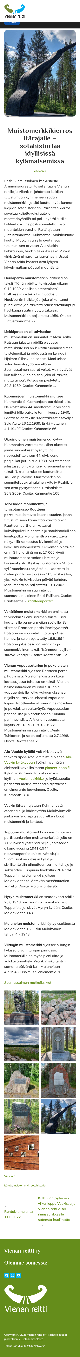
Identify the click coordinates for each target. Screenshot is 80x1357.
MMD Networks (36, 1345)
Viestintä (9, 1176)
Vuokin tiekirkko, (31, 778)
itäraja (8, 1185)
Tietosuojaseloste (32, 1339)
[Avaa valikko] (73, 11)
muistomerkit (21, 1185)
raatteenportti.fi (41, 601)
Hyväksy (12, 22)
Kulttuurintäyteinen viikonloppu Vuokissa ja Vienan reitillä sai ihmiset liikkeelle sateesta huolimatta (57, 1209)
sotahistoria (38, 1185)
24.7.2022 (40, 170)
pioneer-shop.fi (57, 768)
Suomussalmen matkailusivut (27, 982)
